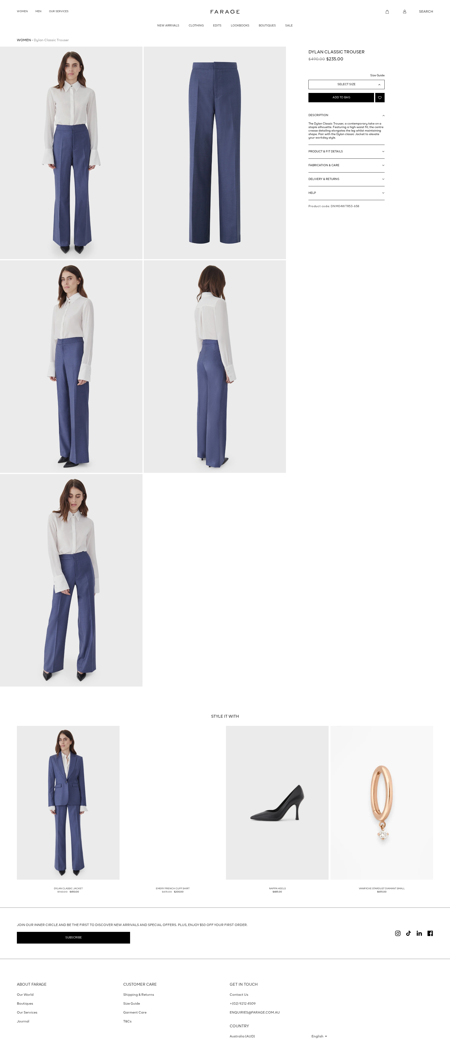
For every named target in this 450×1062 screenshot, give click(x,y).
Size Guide (377, 75)
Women (24, 40)
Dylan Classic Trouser (51, 40)
